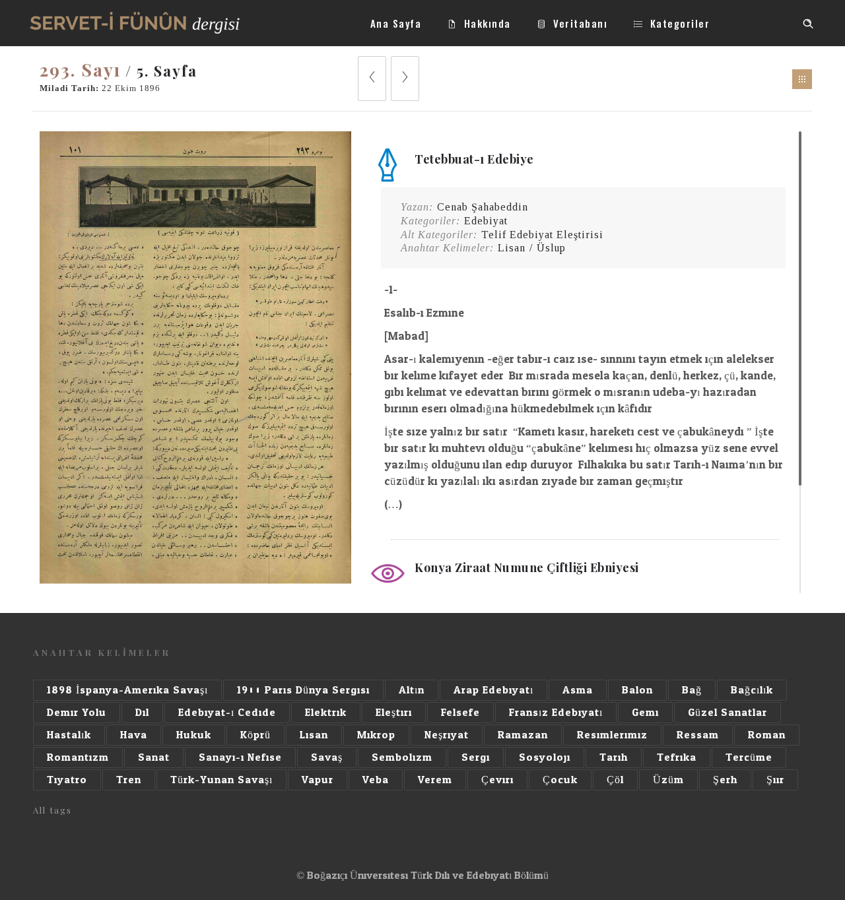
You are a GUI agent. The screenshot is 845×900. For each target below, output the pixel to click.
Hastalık (69, 734)
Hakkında (487, 23)
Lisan (314, 734)
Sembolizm (402, 757)
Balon (637, 689)
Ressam (698, 734)
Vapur (317, 779)
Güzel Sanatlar (727, 712)
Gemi (645, 712)
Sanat (154, 757)
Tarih (613, 757)
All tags (52, 810)
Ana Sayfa (396, 23)
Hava (133, 734)
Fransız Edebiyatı (556, 712)
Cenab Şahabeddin (482, 206)
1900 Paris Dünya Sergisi (303, 689)
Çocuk (560, 779)
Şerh (725, 779)
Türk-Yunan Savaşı (221, 779)
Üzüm (668, 779)
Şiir (775, 779)
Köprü (255, 734)
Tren (128, 779)
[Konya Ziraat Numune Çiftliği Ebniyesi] (195, 580)
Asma (577, 689)
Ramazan (523, 734)
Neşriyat (446, 734)
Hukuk (193, 734)
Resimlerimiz (612, 734)
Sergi (475, 757)
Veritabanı (580, 23)
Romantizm (78, 757)
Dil (142, 712)
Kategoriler (680, 23)
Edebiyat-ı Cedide (227, 712)
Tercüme (749, 757)
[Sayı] (802, 79)
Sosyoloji (544, 757)
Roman (767, 734)
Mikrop (376, 734)
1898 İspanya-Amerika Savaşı (127, 689)
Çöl (615, 779)
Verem (435, 779)
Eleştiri (394, 712)
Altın (411, 689)
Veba (375, 779)
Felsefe (460, 712)
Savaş (327, 757)
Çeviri (497, 779)
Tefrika (676, 757)
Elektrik (326, 712)
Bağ (692, 689)
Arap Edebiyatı (493, 689)
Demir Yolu (76, 712)
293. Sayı (80, 69)
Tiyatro (67, 779)
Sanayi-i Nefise (240, 757)
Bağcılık (752, 689)
